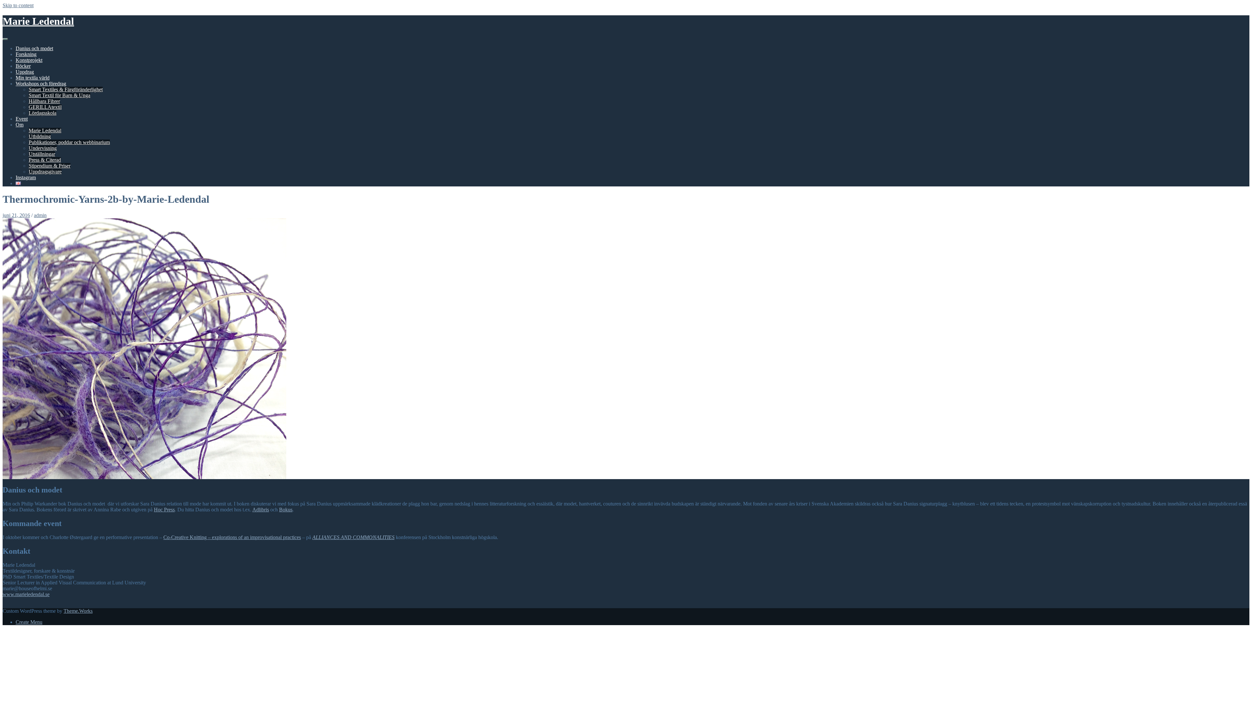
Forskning (26, 54)
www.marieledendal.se (26, 594)
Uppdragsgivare (45, 171)
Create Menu (29, 622)
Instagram (26, 177)
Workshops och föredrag (41, 83)
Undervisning (43, 148)
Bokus (285, 509)
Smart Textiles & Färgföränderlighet (66, 89)
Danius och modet (34, 48)
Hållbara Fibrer (44, 101)
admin (40, 215)
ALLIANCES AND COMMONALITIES (353, 537)
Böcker (23, 66)
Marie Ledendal (38, 21)
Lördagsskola (42, 113)
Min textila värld (33, 78)
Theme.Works (78, 611)
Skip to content (18, 5)
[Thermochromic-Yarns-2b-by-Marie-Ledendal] (144, 477)
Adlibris (260, 509)
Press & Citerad (45, 160)
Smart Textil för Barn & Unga (59, 95)
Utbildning (40, 136)
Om (19, 124)
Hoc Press (164, 509)
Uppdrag (25, 72)
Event (22, 119)
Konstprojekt (29, 60)
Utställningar (42, 154)
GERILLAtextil (45, 107)
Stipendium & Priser (49, 166)
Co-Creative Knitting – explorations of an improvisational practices (232, 537)
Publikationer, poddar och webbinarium (69, 142)
